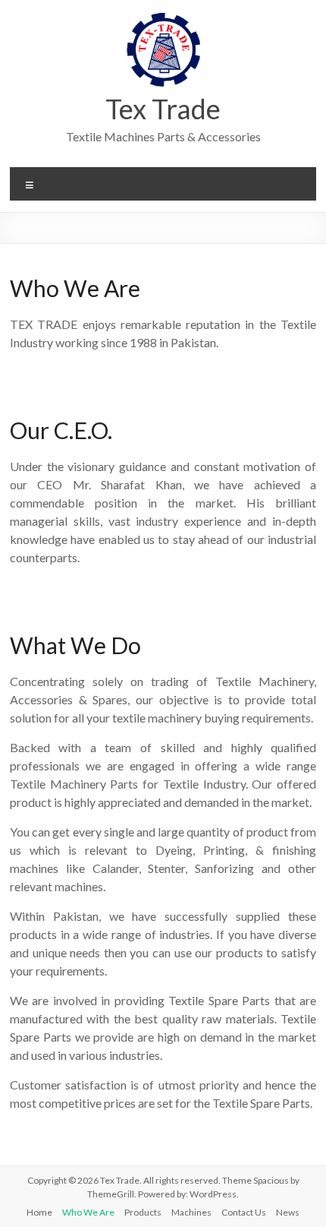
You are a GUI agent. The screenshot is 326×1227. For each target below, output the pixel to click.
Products (142, 1212)
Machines (191, 1212)
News (287, 1212)
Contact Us (243, 1212)
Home (39, 1212)
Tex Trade (163, 108)
